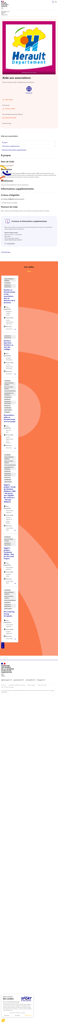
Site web (28, 93)
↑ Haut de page (5, 252)
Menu (55, 1)
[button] (2, 643)
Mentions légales (31, 685)
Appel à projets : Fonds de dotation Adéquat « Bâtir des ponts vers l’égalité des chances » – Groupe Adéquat (10, 493)
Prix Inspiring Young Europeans (9, 613)
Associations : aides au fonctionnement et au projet (9, 418)
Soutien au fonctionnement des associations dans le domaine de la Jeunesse (9, 296)
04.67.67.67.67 (11, 243)
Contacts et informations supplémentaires (14, 150)
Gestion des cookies (42, 685)
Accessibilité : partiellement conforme (17, 685)
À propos (4, 142)
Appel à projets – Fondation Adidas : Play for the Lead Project (9, 553)
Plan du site (3, 685)
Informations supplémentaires (11, 146)
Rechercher (52, 1)
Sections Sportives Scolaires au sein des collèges (8, 345)
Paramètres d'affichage (8, 687)
